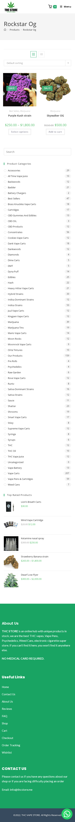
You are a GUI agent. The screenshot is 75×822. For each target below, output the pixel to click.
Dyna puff (13, 271)
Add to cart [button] (55, 131)
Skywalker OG (55, 115)
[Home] (5, 29)
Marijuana (25, 111)
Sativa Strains (15, 394)
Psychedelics (14, 366)
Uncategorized (15, 462)
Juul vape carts (16, 310)
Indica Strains (15, 305)
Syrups (11, 439)
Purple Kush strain (19, 115)
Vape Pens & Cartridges (20, 479)
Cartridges (13, 209)
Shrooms (13, 411)
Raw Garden (14, 372)
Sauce (11, 400)
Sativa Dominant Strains (21, 389)
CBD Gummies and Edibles (22, 215)
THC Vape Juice (16, 456)
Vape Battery (15, 467)
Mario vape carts (17, 333)
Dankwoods (14, 249)
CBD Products (15, 226)
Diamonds (13, 254)
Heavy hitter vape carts (21, 288)
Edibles (11, 277)
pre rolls (12, 361)
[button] (67, 814)
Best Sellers (14, 111)
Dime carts (14, 260)
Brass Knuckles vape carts (22, 204)
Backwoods (14, 181)
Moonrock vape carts (19, 344)
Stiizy (10, 422)
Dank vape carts (17, 243)
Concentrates (15, 232)
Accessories (14, 170)
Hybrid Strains (15, 294)
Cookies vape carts (18, 237)
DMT (10, 266)
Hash (10, 282)
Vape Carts (13, 473)
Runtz (11, 383)
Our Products (15, 355)
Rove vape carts (16, 378)
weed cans (14, 484)
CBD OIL (12, 221)
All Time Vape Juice (18, 176)
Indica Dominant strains (21, 299)
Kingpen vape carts (18, 316)
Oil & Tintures (15, 350)
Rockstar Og (29, 29)
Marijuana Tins (16, 327)
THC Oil (12, 451)
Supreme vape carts (19, 428)
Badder (12, 187)
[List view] (41, 54)
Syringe (12, 434)
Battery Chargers (17, 193)
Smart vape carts (17, 417)
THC (10, 445)
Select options (19, 131)
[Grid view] (33, 54)
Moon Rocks (14, 338)
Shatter (12, 406)
